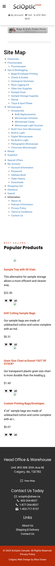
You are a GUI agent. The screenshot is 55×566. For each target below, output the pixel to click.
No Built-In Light (19, 140)
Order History (18, 178)
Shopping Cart (15, 186)
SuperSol (12, 154)
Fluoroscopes (14, 62)
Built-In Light (18, 132)
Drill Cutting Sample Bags (19, 313)
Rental (10, 151)
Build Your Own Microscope (26, 129)
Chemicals (13, 59)
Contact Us (17, 215)
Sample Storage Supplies (24, 95)
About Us (16, 200)
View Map (29, 480)
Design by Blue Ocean (34, 559)
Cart (29, 15)
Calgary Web (15, 559)
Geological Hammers (22, 81)
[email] (27, 496)
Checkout (12, 189)
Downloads (17, 182)
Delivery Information (22, 204)
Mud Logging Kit (20, 84)
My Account (16, 15)
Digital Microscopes (22, 136)
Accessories (17, 110)
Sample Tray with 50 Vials (19, 269)
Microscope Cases (25, 121)
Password (16, 171)
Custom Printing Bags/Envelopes (24, 403)
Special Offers (15, 160)
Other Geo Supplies (21, 88)
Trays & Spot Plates (21, 103)
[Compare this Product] (15, 301)
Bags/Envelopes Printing (24, 73)
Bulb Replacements (25, 114)
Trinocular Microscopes (23, 147)
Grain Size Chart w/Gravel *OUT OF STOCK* (25, 362)
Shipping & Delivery (27, 529)
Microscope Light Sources (29, 125)
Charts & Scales (19, 77)
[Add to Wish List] (11, 301)
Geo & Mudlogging (17, 70)
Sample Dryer (18, 92)
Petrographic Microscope (24, 143)
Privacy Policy (18, 208)
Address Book (18, 174)
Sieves (14, 99)
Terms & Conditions (21, 211)
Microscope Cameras (26, 118)
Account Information (22, 167)
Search (11, 193)
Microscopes (14, 106)
